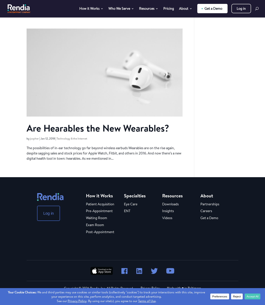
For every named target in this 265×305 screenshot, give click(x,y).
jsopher (34, 138)
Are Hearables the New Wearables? (98, 128)
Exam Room (95, 225)
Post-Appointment (100, 232)
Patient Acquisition (100, 204)
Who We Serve (119, 9)
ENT (127, 211)
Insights (168, 211)
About (183, 9)
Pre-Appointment (99, 211)
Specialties (135, 195)
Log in (241, 8)
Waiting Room (96, 218)
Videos (167, 218)
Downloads (170, 204)
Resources (146, 9)
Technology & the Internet (72, 138)
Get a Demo (213, 8)
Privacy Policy (150, 288)
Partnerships (209, 204)
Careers (206, 211)
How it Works (89, 9)
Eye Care (130, 204)
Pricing (168, 9)
